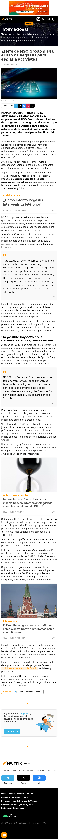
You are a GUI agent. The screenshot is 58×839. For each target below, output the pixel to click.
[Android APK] (9, 816)
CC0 (2, 101)
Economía (41, 770)
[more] (53, 210)
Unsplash (9, 101)
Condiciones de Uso (24, 793)
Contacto (24, 797)
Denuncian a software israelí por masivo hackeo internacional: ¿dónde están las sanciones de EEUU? (27, 503)
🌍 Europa (19, 692)
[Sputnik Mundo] (8, 20)
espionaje (29, 692)
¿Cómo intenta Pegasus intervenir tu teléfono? (23, 202)
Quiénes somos (8, 793)
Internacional (10, 621)
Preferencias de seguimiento (13, 808)
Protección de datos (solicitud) (14, 804)
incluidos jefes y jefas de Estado (19, 668)
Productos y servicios (10, 797)
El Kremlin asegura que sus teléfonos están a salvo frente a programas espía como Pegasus (28, 629)
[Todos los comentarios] (4, 835)
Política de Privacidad (10, 801)
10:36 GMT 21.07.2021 (10, 64)
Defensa (52, 770)
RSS (31, 804)
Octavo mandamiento (15, 495)
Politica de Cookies (29, 801)
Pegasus (39, 692)
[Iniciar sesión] (43, 19)
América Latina (11, 195)
